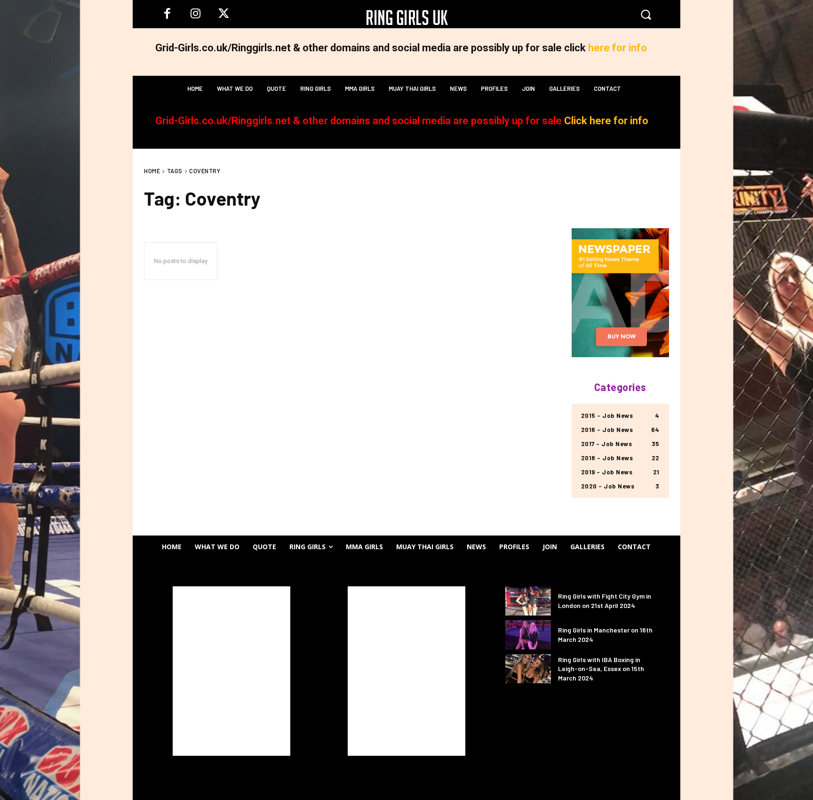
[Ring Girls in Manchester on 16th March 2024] (528, 634)
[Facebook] (167, 14)
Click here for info (606, 121)
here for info (617, 48)
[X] (223, 14)
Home (152, 171)
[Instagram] (195, 14)
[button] (646, 14)
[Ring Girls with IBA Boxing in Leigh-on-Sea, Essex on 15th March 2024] (528, 668)
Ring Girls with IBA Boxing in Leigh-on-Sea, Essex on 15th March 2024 (601, 669)
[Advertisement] (231, 671)
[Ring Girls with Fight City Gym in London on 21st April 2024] (528, 601)
